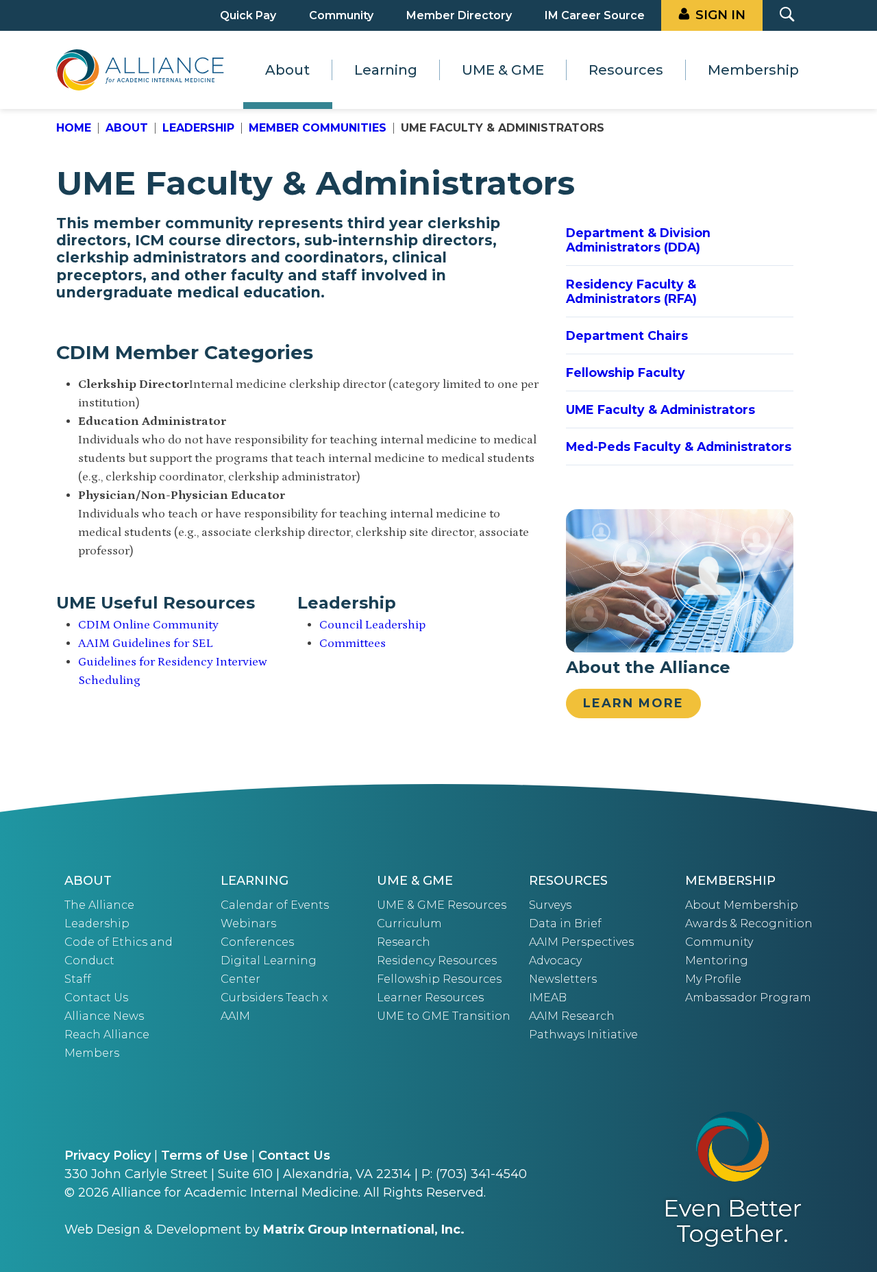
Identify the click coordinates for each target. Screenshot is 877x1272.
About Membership (741, 905)
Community (341, 15)
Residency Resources (437, 960)
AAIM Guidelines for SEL (145, 643)
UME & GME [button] (503, 70)
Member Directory (459, 15)
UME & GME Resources (441, 905)
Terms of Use (204, 1155)
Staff (77, 979)
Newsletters (563, 979)
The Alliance (99, 905)
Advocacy (555, 960)
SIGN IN (720, 15)
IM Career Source (595, 15)
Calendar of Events (275, 905)
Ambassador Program (748, 997)
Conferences (257, 942)
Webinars (248, 923)
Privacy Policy (107, 1155)
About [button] (287, 70)
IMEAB (548, 997)
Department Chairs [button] (627, 335)
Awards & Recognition (749, 923)
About (127, 127)
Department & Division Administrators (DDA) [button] (638, 239)
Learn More (633, 703)
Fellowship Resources (439, 979)
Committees (352, 643)
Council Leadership (372, 625)
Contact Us (96, 997)
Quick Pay (248, 15)
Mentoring (716, 960)
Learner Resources (430, 997)
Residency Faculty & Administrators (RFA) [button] (631, 291)
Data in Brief (565, 923)
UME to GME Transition (443, 1016)
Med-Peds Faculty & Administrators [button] (678, 446)
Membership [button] (753, 70)
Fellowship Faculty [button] (625, 372)
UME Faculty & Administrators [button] (660, 409)
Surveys (550, 905)
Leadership (198, 127)
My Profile (713, 979)
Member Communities (317, 127)
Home (73, 127)
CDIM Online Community (148, 625)
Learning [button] (385, 70)
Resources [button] (626, 70)
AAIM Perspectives (581, 942)
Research (403, 942)
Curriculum (409, 923)
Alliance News (104, 1016)
